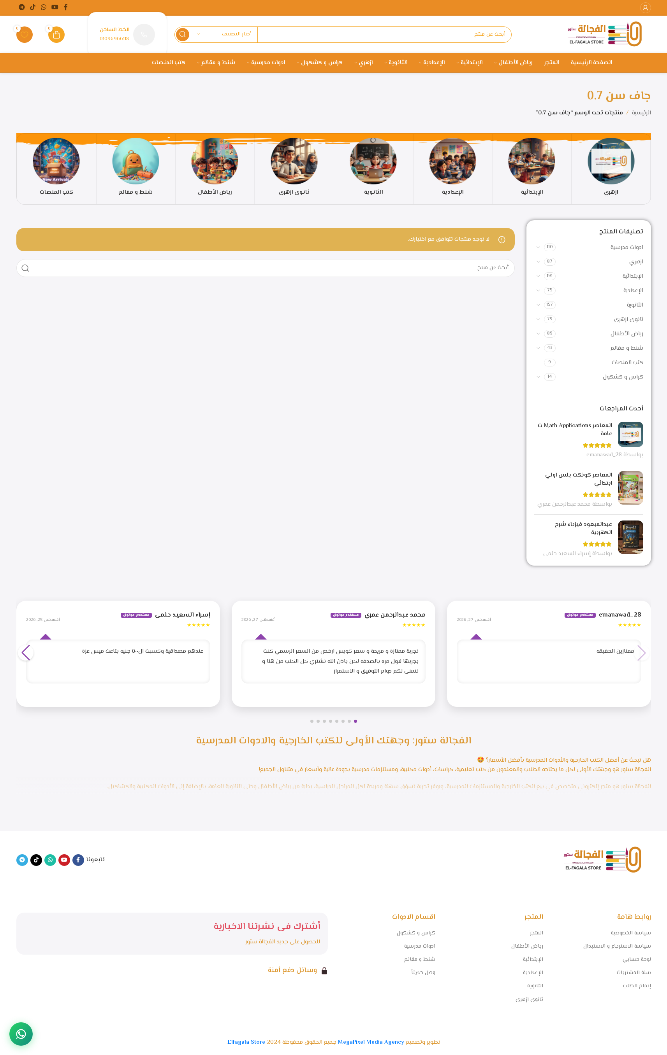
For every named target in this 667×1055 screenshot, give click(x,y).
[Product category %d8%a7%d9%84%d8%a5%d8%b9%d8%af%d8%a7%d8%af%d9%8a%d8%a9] (452, 169)
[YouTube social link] (55, 7)
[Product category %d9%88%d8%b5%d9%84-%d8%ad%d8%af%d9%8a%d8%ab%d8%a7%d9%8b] (56, 169)
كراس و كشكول (623, 377)
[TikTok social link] (33, 7)
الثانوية (635, 305)
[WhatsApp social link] (43, 7)
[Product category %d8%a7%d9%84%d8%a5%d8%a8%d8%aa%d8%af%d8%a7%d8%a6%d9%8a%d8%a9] (532, 169)
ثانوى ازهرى (628, 319)
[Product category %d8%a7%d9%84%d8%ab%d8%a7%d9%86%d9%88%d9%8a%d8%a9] (373, 169)
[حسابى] (645, 8)
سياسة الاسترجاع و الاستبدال (617, 946)
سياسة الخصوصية (631, 933)
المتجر (536, 933)
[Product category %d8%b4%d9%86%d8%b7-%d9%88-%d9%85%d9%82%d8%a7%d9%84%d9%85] (135, 169)
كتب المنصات (627, 362)
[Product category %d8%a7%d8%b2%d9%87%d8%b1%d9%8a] (611, 169)
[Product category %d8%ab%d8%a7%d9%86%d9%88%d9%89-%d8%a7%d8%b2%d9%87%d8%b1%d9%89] (294, 169)
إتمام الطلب (637, 986)
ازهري (636, 262)
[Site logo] (604, 34)
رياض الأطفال (627, 333)
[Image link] (602, 860)
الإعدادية (633, 290)
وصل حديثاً (423, 973)
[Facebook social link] (65, 7)
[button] (355, 721)
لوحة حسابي (637, 959)
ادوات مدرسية (627, 247)
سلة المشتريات (634, 973)
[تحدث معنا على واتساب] (21, 1034)
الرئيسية (641, 113)
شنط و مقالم (627, 348)
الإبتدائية (633, 276)
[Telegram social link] (22, 7)
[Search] (182, 34)
